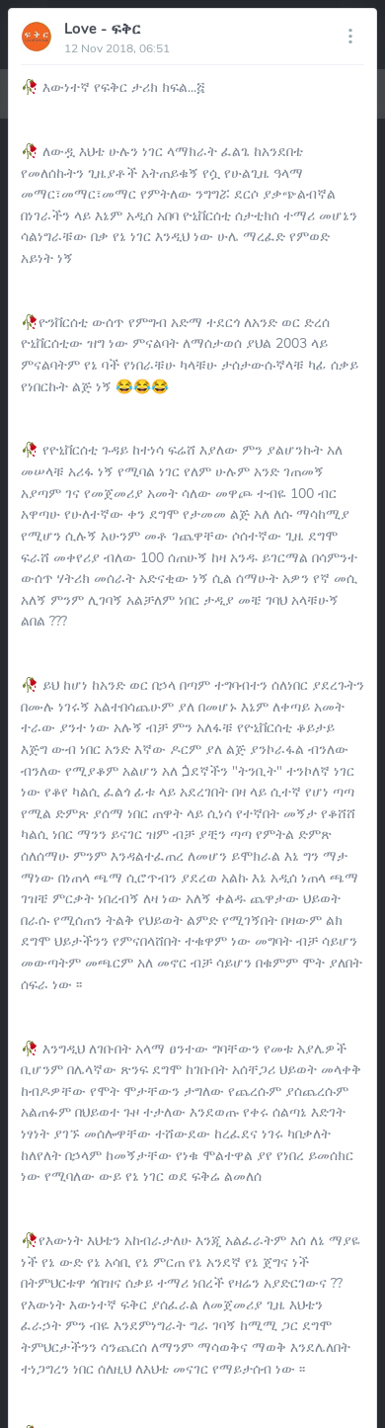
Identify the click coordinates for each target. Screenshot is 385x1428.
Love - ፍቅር (102, 29)
